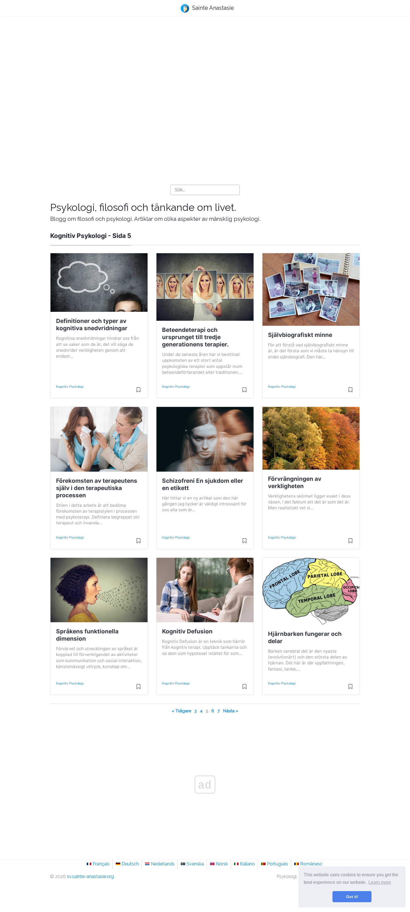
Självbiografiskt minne (300, 334)
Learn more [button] (379, 882)
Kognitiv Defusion (187, 631)
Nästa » (230, 710)
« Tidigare (181, 710)
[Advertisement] (205, 64)
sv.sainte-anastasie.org (90, 876)
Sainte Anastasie (212, 7)
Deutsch (130, 864)
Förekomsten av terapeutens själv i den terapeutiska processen (96, 488)
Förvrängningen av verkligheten (294, 482)
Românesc (311, 864)
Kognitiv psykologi (70, 387)
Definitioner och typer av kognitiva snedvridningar (91, 324)
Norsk (222, 864)
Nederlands (163, 864)
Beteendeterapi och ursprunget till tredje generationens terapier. (195, 337)
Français (101, 864)
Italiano (247, 864)
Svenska (195, 864)
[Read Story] (138, 392)
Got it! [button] (352, 896)
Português (277, 864)
